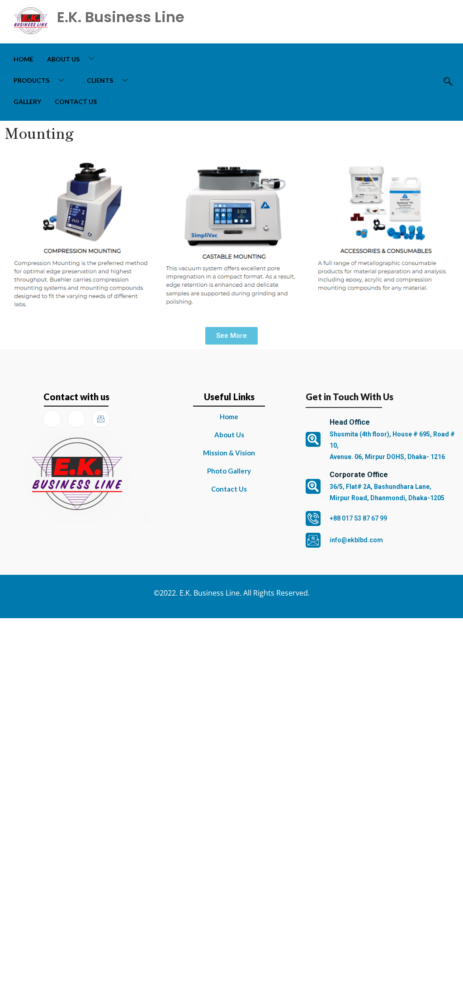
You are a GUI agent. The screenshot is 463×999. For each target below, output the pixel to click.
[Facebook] (52, 419)
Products (31, 80)
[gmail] (101, 419)
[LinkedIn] (76, 419)
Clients (100, 80)
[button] (448, 82)
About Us (63, 59)
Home (23, 59)
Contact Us (76, 101)
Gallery (27, 101)
